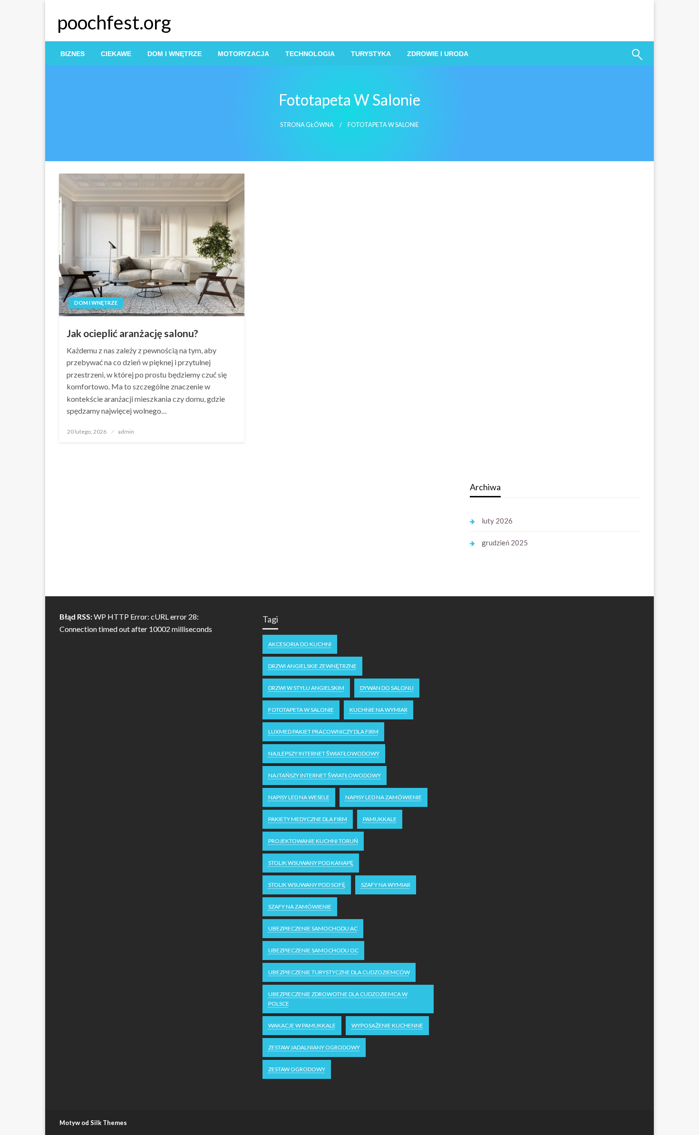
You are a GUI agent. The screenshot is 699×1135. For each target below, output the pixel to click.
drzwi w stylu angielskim (306, 687)
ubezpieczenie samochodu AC (313, 928)
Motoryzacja (243, 54)
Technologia (310, 54)
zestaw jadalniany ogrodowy (314, 1047)
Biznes (72, 54)
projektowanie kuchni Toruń (313, 840)
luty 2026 (497, 520)
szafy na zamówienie (299, 906)
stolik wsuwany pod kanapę (310, 862)
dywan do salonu (387, 687)
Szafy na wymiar (385, 884)
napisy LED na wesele (299, 797)
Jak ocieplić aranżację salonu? (132, 333)
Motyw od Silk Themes (93, 1122)
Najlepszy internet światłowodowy (323, 753)
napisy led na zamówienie (383, 797)
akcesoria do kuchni (299, 644)
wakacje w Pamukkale (302, 1025)
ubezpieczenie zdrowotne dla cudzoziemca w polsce (338, 998)
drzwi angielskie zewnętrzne (312, 665)
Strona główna (307, 124)
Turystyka (371, 54)
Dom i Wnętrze (174, 54)
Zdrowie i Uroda (437, 54)
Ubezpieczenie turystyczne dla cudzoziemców (339, 972)
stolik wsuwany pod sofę (306, 884)
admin (126, 431)
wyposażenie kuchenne (387, 1025)
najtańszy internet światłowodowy (324, 775)
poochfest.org (114, 22)
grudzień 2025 (505, 542)
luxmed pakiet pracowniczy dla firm (323, 731)
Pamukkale (380, 819)
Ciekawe (116, 54)
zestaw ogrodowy (296, 1069)
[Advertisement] (541, 323)
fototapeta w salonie (301, 709)
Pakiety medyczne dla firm (307, 819)
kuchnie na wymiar (379, 709)
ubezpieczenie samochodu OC (313, 950)
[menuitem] (72, 54)
